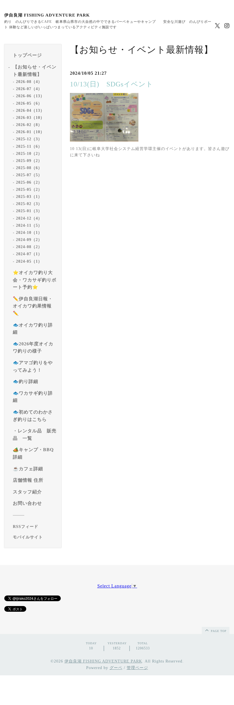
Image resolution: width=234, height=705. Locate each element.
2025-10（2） (29, 153)
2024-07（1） (29, 254)
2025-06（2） (29, 182)
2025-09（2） (29, 161)
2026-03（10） (30, 118)
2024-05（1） (29, 261)
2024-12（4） (29, 218)
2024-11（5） (29, 225)
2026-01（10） (30, 132)
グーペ (116, 668)
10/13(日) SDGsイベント (111, 84)
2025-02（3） (29, 204)
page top (218, 631)
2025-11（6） (29, 146)
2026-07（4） (29, 89)
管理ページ (137, 668)
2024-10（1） (29, 232)
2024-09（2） (29, 240)
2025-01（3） (29, 211)
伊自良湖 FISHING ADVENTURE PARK (47, 15)
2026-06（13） (30, 96)
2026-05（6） (29, 103)
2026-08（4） (29, 82)
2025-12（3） (29, 139)
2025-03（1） (29, 197)
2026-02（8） (29, 125)
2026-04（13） (30, 110)
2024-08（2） (29, 247)
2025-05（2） (29, 189)
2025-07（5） (29, 175)
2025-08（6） (29, 168)
